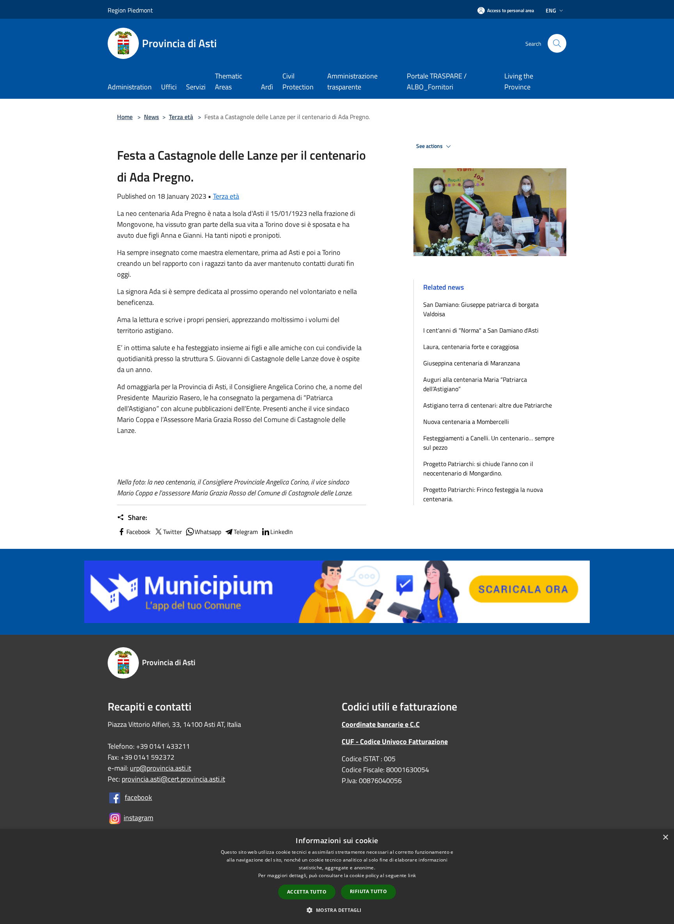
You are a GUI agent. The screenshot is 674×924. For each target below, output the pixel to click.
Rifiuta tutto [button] (368, 891)
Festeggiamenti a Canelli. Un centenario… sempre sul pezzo (488, 442)
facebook (138, 797)
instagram (138, 817)
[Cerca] (557, 43)
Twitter (172, 531)
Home (125, 116)
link (412, 875)
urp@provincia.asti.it (160, 768)
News (151, 116)
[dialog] (337, 876)
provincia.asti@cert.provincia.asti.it (173, 779)
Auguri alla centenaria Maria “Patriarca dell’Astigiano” (475, 384)
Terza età (181, 116)
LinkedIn (281, 531)
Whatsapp (208, 531)
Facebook (138, 531)
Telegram (246, 531)
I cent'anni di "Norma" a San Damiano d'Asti (481, 330)
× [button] (665, 837)
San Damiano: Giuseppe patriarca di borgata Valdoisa (481, 309)
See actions (430, 146)
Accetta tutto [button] (306, 891)
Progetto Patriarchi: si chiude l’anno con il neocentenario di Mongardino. (478, 468)
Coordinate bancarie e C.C (381, 724)
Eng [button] (551, 10)
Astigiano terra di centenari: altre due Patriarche (487, 405)
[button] (336, 910)
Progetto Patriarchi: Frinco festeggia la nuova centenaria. (483, 494)
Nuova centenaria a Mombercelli (466, 421)
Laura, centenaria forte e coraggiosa (471, 346)
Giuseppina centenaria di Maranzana (471, 363)
